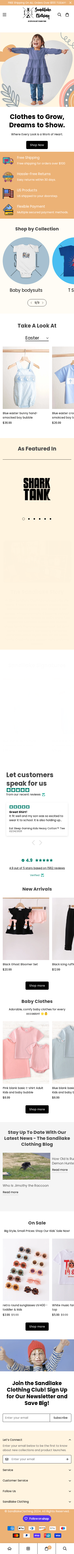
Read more (10, 1192)
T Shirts (26, 290)
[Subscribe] (67, 1459)
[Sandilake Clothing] (37, 14)
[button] (67, 14)
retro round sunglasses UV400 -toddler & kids (25, 1307)
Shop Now (37, 145)
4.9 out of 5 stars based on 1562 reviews (37, 868)
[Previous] (31, 302)
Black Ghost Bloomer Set (20, 964)
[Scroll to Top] (67, 1534)
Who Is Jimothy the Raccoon (26, 1185)
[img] (38, 790)
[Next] (42, 302)
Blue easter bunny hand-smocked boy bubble (20, 415)
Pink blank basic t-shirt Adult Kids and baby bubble (23, 1090)
